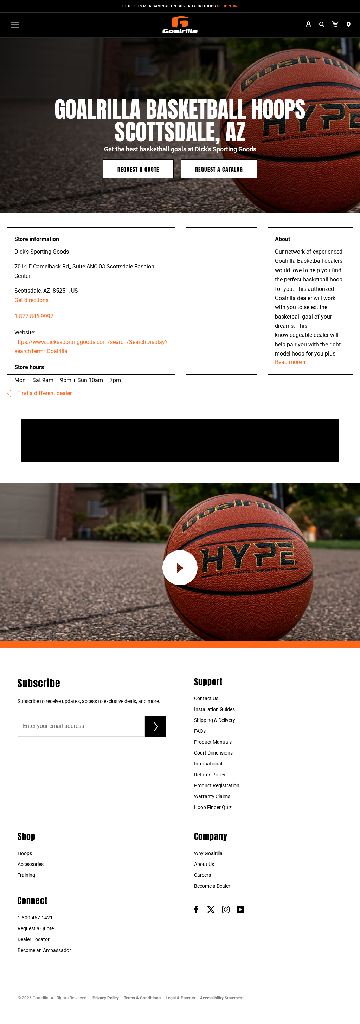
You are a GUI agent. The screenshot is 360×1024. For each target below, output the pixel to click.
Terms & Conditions (142, 998)
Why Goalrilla (208, 853)
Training (26, 875)
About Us (204, 864)
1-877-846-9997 (33, 316)
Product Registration (216, 785)
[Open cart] (335, 24)
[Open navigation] (15, 25)
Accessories (31, 864)
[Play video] (180, 567)
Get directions (31, 300)
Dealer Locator (34, 939)
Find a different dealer (44, 393)
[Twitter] (211, 909)
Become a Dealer (212, 886)
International (208, 764)
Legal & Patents (180, 998)
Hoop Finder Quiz (213, 807)
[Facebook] (196, 909)
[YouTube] (240, 909)
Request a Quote (138, 169)
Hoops (25, 853)
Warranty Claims (212, 796)
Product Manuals (213, 742)
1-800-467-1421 (35, 917)
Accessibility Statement (222, 998)
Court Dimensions (213, 753)
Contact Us (206, 698)
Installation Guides (214, 709)
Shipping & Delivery (214, 720)
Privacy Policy (105, 998)
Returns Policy (209, 774)
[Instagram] (226, 909)
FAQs (200, 731)
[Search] (321, 25)
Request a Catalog (219, 169)
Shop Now (227, 6)
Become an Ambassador (44, 950)
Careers (202, 875)
